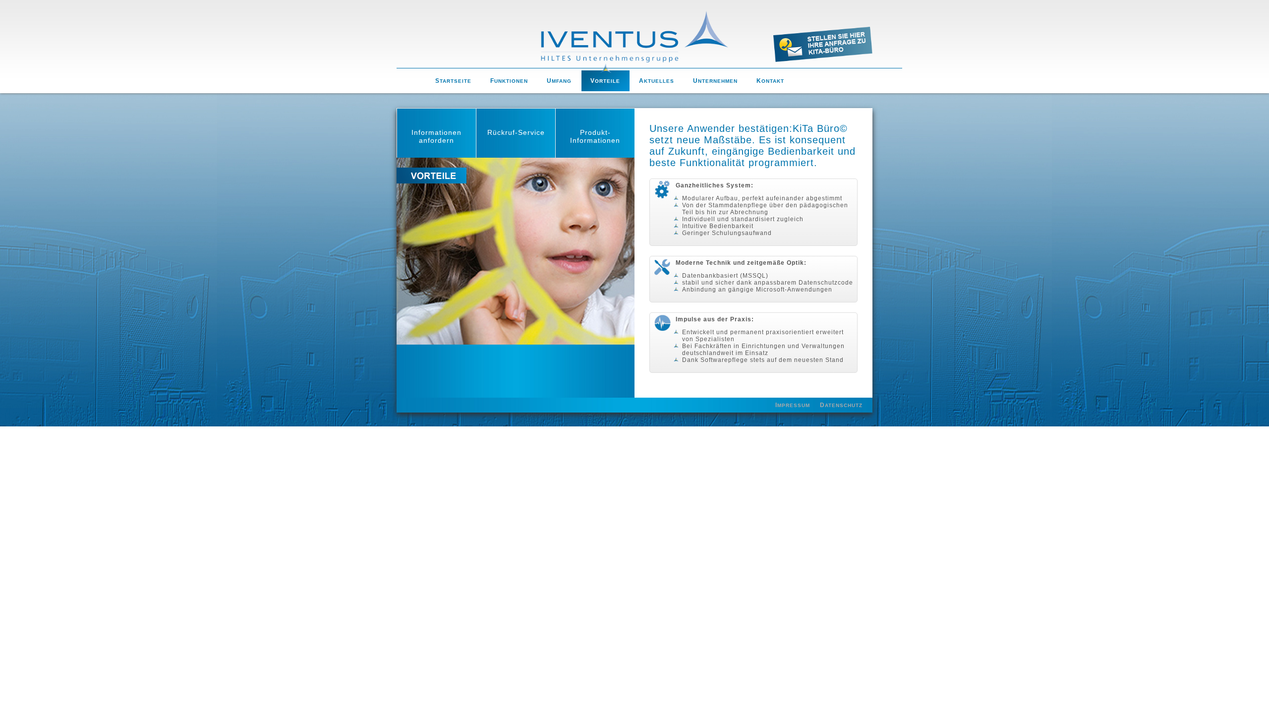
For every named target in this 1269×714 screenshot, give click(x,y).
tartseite (453, 80)
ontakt (770, 80)
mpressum (792, 405)
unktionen (509, 80)
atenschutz (841, 405)
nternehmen (715, 80)
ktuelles (656, 80)
